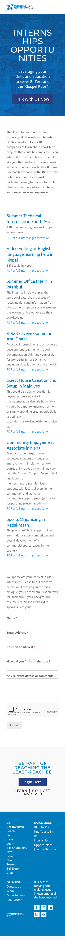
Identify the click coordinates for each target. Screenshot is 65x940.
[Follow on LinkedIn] (50, 907)
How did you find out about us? (28, 661)
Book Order (14, 900)
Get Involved (15, 827)
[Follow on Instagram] (37, 914)
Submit (14, 725)
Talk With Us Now (32, 99)
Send (10, 835)
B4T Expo (13, 868)
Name (12, 618)
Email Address (17, 632)
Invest (11, 839)
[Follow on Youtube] (43, 914)
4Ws (9, 852)
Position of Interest (21, 647)
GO (35, 790)
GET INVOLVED (36, 792)
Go (8, 823)
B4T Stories (41, 827)
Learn (11, 843)
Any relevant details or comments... (31, 676)
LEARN (21, 790)
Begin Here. (32, 782)
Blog (9, 860)
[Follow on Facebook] (37, 907)
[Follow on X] (43, 907)
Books (11, 856)
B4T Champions (17, 848)
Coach (11, 831)
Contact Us (14, 886)
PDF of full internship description (28, 270)
